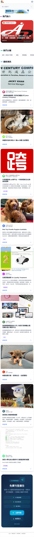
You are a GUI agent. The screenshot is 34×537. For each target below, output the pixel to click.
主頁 (10, 533)
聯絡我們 (14, 533)
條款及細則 (17, 524)
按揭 (17, 55)
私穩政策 (23, 533)
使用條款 (18, 533)
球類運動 (24, 55)
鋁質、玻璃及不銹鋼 (7, 55)
